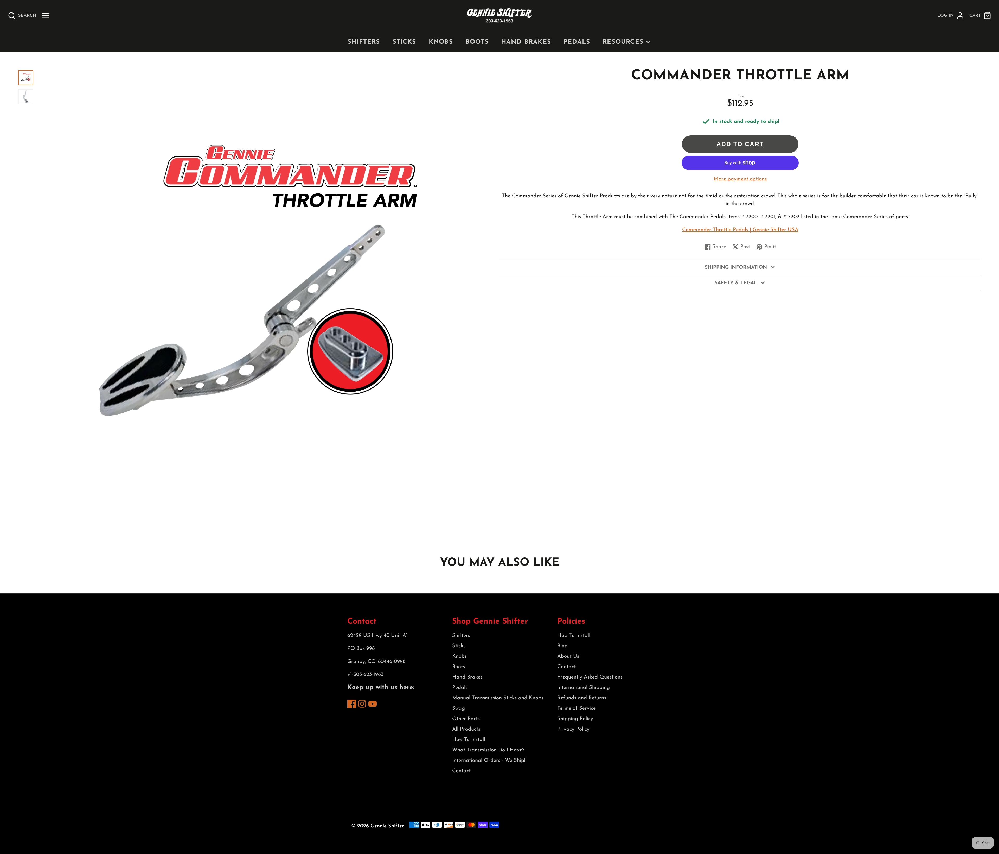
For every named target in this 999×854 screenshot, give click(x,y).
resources (623, 42)
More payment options (740, 179)
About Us (568, 656)
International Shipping (583, 687)
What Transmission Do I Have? (488, 750)
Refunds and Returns (581, 698)
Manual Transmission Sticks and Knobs (497, 698)
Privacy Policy (573, 729)
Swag (458, 708)
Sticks (404, 42)
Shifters (364, 42)
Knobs (441, 42)
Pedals (576, 42)
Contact (461, 771)
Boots (477, 42)
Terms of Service (576, 708)
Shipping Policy (575, 718)
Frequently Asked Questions (590, 677)
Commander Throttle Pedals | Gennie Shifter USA (740, 230)
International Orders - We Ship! (488, 760)
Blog (562, 646)
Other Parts (466, 718)
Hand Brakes (526, 42)
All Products (466, 729)
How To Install (468, 739)
